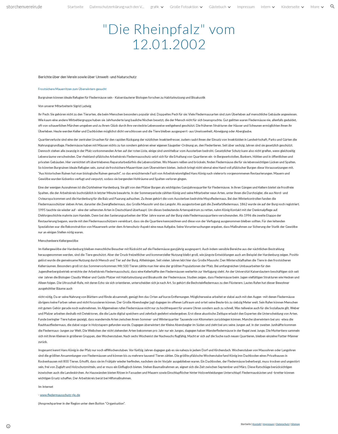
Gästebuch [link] (217, 6)
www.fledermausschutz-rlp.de (60, 395)
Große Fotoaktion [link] (184, 6)
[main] (169, 36)
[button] (332, 6)
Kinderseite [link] (290, 6)
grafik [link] (155, 6)
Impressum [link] (246, 6)
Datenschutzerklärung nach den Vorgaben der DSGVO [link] (117, 6)
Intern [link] (265, 6)
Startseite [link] (75, 6)
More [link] (314, 6)
